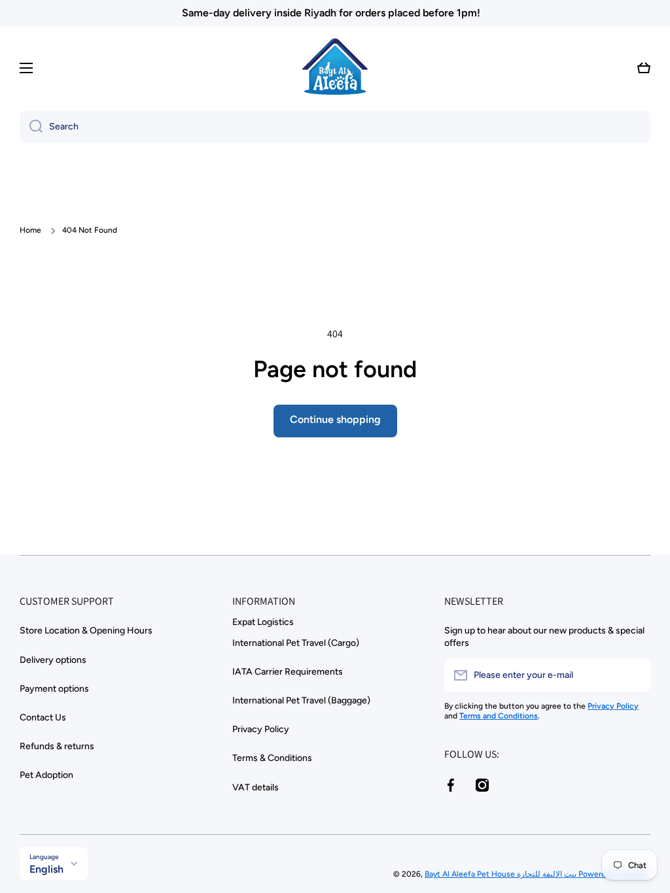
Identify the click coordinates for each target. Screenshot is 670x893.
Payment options (54, 688)
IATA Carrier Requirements (287, 671)
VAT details (255, 787)
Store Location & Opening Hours (86, 630)
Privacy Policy (260, 729)
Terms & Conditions (272, 758)
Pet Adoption (46, 775)
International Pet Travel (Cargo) (295, 643)
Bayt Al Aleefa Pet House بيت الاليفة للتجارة (501, 874)
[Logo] (335, 68)
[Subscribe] (634, 675)
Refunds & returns (57, 746)
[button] (643, 68)
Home (30, 230)
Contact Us (43, 717)
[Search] (31, 126)
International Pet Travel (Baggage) (301, 700)
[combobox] (335, 126)
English (46, 869)
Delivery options (53, 660)
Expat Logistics (263, 622)
